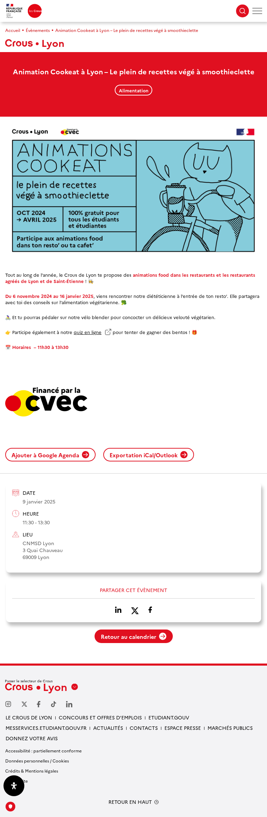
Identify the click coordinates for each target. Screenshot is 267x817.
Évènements (38, 30)
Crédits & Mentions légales (31, 771)
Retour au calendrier (128, 636)
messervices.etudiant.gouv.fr (46, 727)
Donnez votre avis (32, 738)
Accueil (12, 30)
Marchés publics (230, 727)
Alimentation (133, 90)
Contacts (144, 727)
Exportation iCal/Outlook (144, 455)
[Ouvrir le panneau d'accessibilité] (13, 785)
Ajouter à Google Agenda (45, 455)
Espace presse (182, 727)
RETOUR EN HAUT (130, 802)
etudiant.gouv (168, 717)
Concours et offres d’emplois (100, 717)
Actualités (108, 727)
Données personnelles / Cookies (37, 761)
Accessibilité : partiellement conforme (43, 750)
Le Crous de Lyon (29, 717)
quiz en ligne (92, 332)
